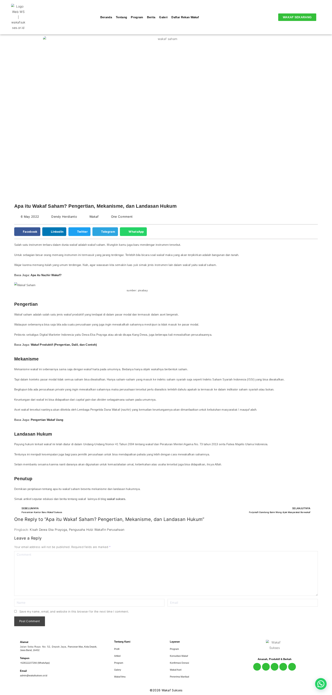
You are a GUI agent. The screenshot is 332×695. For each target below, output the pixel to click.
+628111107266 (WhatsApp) (35, 663)
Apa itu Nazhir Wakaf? (46, 275)
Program (118, 663)
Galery (117, 669)
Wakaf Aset (175, 669)
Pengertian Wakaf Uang (47, 419)
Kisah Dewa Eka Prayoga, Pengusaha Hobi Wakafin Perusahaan (77, 529)
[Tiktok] (283, 667)
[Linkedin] (292, 667)
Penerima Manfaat (179, 676)
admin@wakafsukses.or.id (33, 675)
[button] (27, 231)
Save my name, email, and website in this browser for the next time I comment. (74, 611)
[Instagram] (257, 667)
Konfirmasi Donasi (179, 663)
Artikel (117, 656)
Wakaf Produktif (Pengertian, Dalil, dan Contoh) (64, 344)
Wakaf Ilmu (120, 676)
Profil (117, 649)
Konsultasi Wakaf (179, 656)
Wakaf (94, 216)
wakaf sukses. (117, 499)
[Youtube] (274, 667)
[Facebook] (266, 667)
